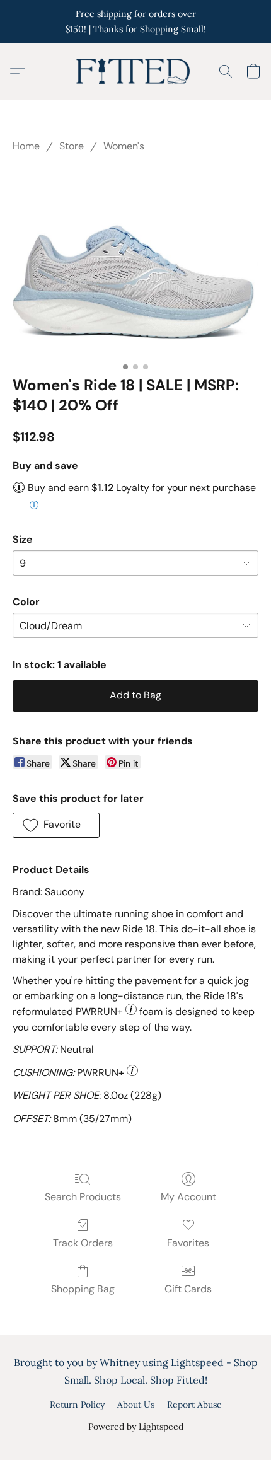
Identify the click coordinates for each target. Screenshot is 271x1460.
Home (26, 146)
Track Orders (83, 1242)
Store (71, 146)
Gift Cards (188, 1288)
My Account (188, 1196)
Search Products (83, 1196)
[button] (135, 71)
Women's (123, 146)
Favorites (188, 1242)
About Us (135, 1404)
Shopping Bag (83, 1288)
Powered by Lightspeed (135, 1426)
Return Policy (77, 1404)
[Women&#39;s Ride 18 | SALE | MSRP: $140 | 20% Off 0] (135, 261)
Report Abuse (194, 1404)
